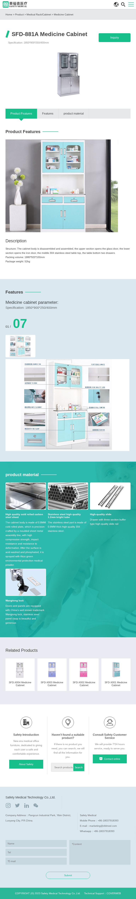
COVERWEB (114, 893)
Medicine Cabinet (63, 14)
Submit (68, 875)
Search (79, 767)
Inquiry (114, 37)
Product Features (21, 113)
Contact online (112, 758)
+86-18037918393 (108, 820)
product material (74, 113)
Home (8, 14)
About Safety (26, 764)
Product (19, 14)
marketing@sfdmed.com (103, 825)
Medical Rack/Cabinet (39, 14)
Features (47, 113)
